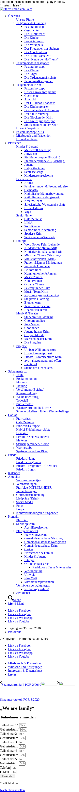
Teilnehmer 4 (9, 750)
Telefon (5, 767)
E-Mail (5, 771)
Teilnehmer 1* (9, 725)
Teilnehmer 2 (9, 733)
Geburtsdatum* (10, 729)
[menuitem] (43, 77)
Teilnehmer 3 (9, 742)
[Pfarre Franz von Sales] (16, 9)
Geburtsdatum (9, 738)
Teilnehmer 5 (9, 759)
